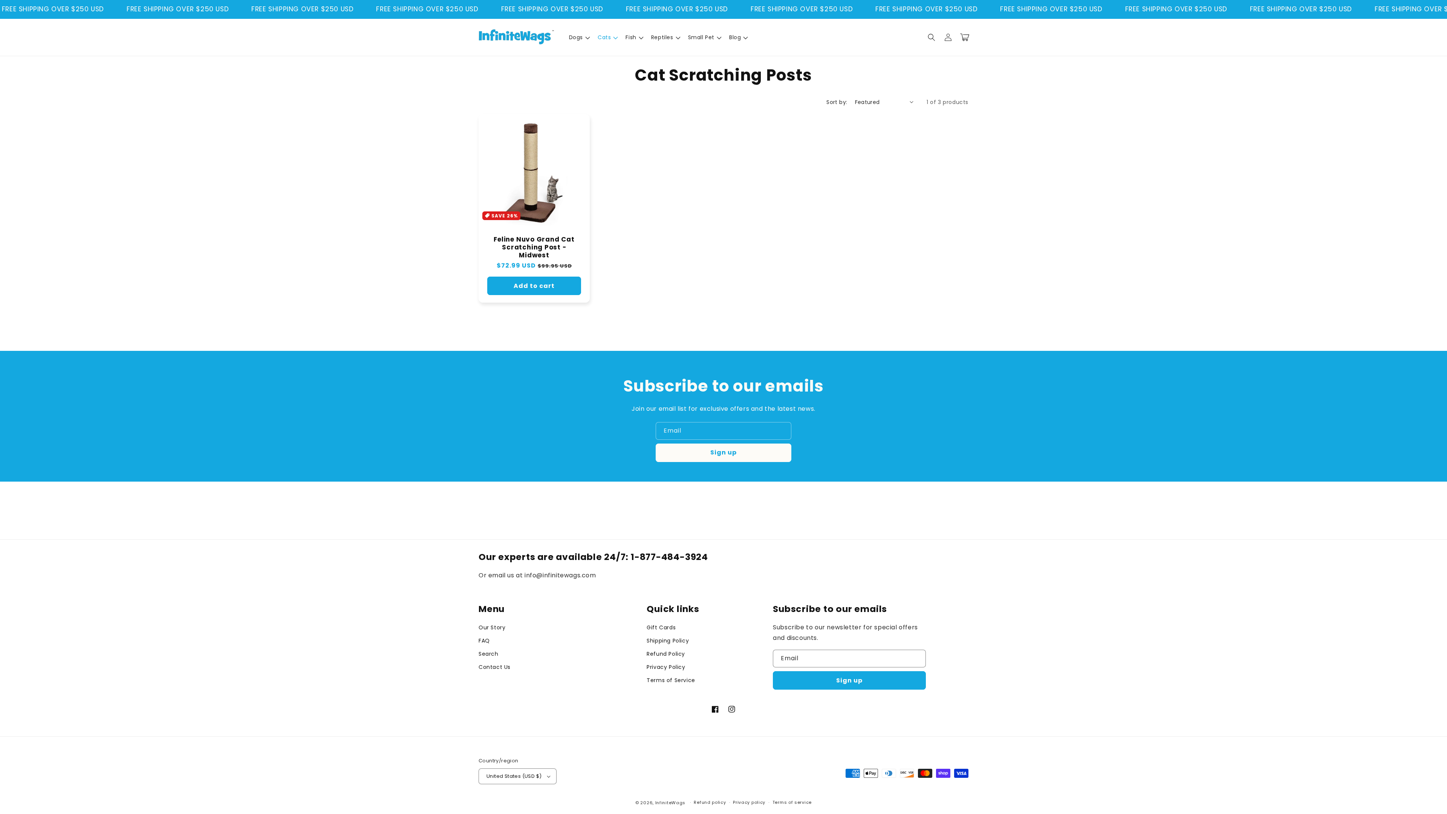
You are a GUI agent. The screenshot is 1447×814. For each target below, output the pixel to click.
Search (489, 654)
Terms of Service (671, 680)
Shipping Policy (668, 640)
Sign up (723, 452)
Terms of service (792, 802)
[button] (578, 37)
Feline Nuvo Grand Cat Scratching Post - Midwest (534, 247)
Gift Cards (661, 627)
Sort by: (836, 102)
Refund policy (710, 802)
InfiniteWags (670, 803)
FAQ (484, 640)
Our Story (492, 627)
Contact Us (495, 667)
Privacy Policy (666, 667)
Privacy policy (749, 802)
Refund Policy (666, 654)
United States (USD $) (513, 776)
